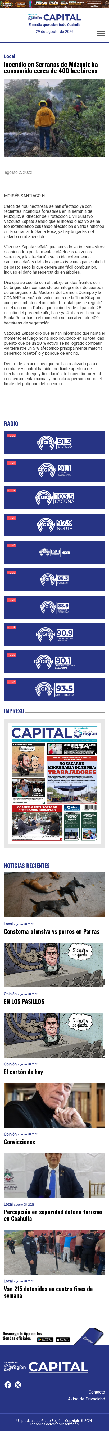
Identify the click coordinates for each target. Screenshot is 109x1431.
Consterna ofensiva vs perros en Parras (51, 931)
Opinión (10, 994)
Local (9, 56)
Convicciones (19, 1141)
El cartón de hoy (23, 1071)
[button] (101, 34)
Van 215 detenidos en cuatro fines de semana (48, 1292)
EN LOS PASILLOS (24, 1001)
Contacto (97, 1392)
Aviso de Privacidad (86, 1399)
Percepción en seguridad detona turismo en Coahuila (53, 1215)
